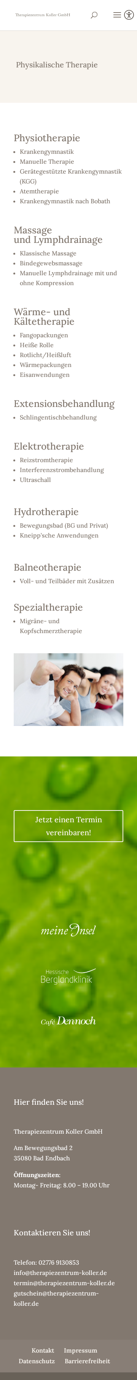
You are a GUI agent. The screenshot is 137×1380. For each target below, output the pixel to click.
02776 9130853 (58, 1262)
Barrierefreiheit (87, 1361)
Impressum (80, 1350)
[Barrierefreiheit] (129, 16)
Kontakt (43, 1350)
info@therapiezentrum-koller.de (60, 1272)
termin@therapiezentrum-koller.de (64, 1283)
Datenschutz (37, 1361)
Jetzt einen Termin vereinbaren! (68, 826)
